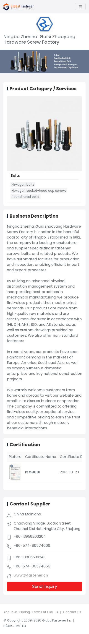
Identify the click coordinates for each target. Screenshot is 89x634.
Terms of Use (42, 612)
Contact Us (72, 612)
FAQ (58, 612)
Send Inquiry (44, 586)
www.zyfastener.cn (31, 575)
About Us (10, 612)
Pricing (24, 612)
